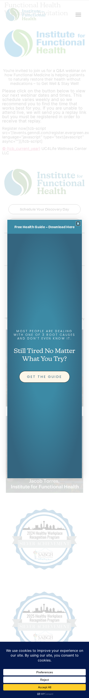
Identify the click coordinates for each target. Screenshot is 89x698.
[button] (78, 223)
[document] (44, 349)
